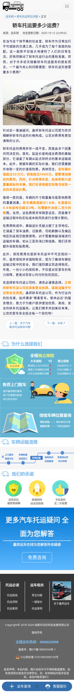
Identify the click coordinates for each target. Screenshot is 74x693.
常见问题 (37, 595)
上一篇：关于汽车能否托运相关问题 (20, 325)
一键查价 (37, 602)
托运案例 (12, 608)
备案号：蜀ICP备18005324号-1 (37, 649)
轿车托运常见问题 (27, 16)
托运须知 (12, 602)
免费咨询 (37, 557)
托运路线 (12, 595)
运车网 (10, 16)
